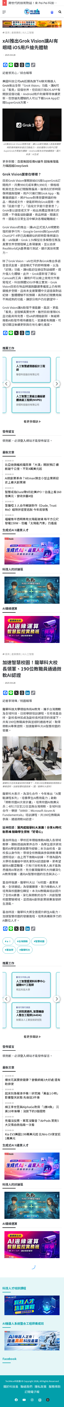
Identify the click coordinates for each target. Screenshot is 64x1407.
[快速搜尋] (60, 13)
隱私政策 (40, 1386)
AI (55, 85)
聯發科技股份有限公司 (27, 374)
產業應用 (16, 32)
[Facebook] (16, 1400)
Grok (5, 85)
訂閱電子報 (32, 1392)
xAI (22, 81)
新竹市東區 (23, 362)
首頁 (7, 32)
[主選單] (4, 13)
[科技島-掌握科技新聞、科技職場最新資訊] (32, 11)
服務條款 (55, 1386)
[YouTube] (24, 1400)
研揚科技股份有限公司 (27, 404)
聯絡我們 (26, 1386)
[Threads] (48, 1400)
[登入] (52, 13)
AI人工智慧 (28, 32)
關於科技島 (10, 1386)
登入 (23, 440)
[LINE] (40, 1400)
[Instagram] (32, 1400)
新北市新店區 (24, 392)
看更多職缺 (31, 421)
